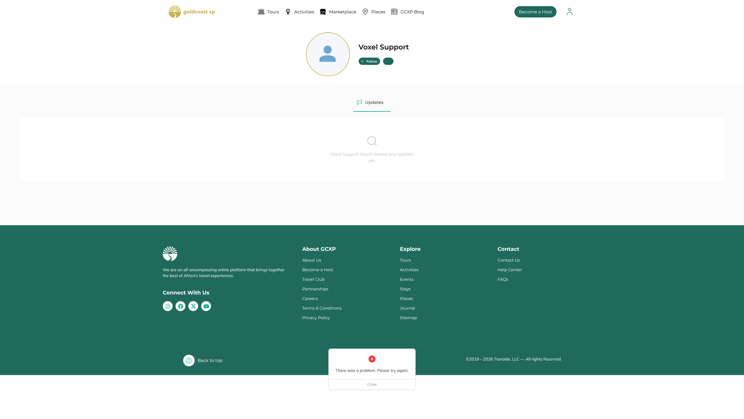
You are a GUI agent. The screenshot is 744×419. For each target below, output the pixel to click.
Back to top (210, 360)
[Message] (388, 61)
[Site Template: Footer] (193, 306)
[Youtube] (206, 306)
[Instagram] (168, 306)
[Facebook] (180, 306)
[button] (369, 61)
